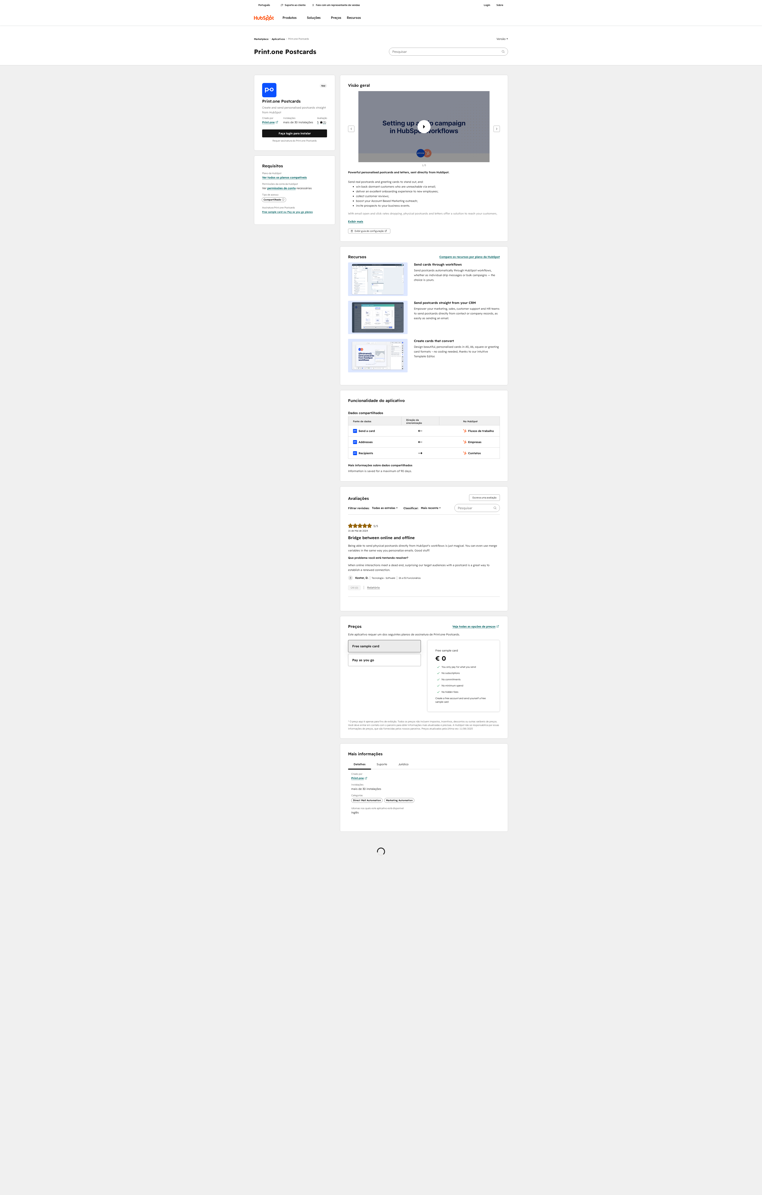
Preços (336, 18)
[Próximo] (497, 129)
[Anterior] (351, 129)
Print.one (268, 122)
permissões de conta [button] (281, 188)
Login (487, 5)
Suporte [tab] (382, 764)
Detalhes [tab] (360, 764)
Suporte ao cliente (295, 5)
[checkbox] (384, 646)
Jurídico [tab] (403, 764)
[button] (502, 39)
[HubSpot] (264, 18)
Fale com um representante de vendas (338, 5)
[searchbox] (448, 52)
